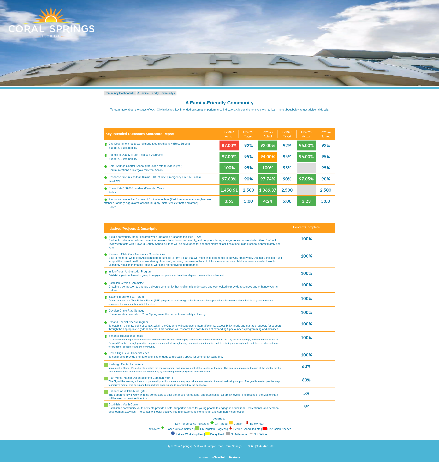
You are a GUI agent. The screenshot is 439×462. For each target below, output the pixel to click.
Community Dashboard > (120, 93)
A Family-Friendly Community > (156, 93)
